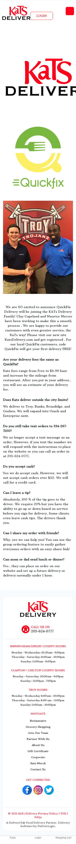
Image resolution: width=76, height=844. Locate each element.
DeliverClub (17, 822)
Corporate (38, 757)
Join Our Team (38, 732)
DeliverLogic (46, 826)
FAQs (38, 817)
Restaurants (38, 720)
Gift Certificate (38, 751)
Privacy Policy (48, 813)
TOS (63, 813)
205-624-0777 (42, 631)
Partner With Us (38, 739)
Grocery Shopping (38, 726)
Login (41, 15)
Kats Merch (38, 763)
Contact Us (38, 769)
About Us (38, 745)
